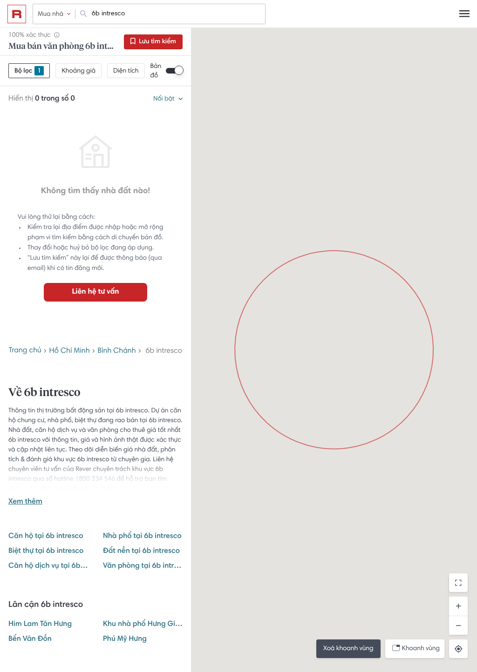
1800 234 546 (95, 479)
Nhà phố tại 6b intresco (142, 536)
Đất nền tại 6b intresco (141, 551)
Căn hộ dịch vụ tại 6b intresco (48, 566)
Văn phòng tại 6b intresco (143, 566)
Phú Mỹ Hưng (125, 639)
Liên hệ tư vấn (95, 292)
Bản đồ (156, 71)
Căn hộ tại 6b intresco (45, 536)
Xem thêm (25, 502)
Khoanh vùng (421, 648)
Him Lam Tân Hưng (40, 624)
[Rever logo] (16, 14)
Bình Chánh (116, 351)
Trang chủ (25, 351)
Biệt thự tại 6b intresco (45, 551)
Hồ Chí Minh (69, 351)
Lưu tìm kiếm (156, 42)
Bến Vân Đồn (30, 639)
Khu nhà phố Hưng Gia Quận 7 (143, 624)
